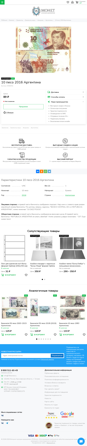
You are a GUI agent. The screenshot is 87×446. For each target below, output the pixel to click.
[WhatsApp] (45, 171)
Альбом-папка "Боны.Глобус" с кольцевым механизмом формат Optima (72, 265)
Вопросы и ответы (51, 386)
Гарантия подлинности (53, 395)
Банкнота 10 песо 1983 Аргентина (69, 324)
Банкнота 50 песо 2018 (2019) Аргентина (43, 324)
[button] (42, 279)
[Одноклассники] (41, 171)
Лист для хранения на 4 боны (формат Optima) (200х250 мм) (14, 265)
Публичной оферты (47, 359)
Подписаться (57, 356)
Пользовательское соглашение (56, 376)
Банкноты (5, 128)
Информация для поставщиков (56, 392)
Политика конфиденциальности (57, 379)
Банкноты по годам (52, 408)
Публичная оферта (52, 373)
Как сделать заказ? (52, 389)
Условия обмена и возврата (55, 383)
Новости (48, 398)
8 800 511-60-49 (9, 370)
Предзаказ (23, 107)
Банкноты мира (16, 128)
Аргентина (34, 128)
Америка (26, 128)
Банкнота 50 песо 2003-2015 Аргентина (14, 324)
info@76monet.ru (10, 376)
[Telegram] (49, 171)
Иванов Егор (51, 443)
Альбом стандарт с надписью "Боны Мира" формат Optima (42, 265)
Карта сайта (49, 402)
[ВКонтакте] (37, 171)
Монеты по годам (51, 405)
